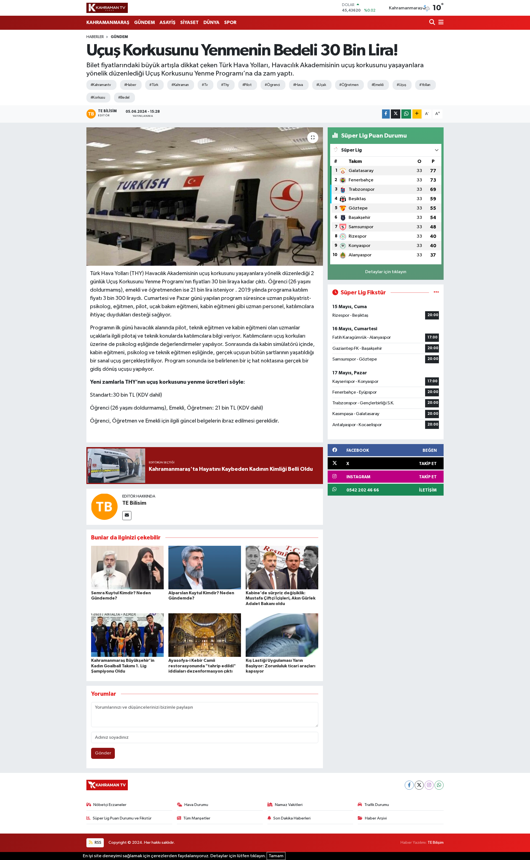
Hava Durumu (196, 805)
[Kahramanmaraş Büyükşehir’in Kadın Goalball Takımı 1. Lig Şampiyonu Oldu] (127, 635)
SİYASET (189, 22)
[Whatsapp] (439, 785)
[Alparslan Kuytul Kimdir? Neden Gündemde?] (204, 567)
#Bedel (123, 98)
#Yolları (424, 85)
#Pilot (247, 85)
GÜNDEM (144, 22)
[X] (419, 785)
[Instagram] (429, 785)
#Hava (298, 85)
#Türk (153, 85)
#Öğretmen (348, 85)
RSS (97, 842)
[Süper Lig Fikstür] (436, 292)
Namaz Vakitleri (289, 805)
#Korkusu (98, 98)
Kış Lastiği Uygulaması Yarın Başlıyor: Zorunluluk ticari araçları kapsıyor (280, 665)
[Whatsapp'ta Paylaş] (406, 114)
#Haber (130, 85)
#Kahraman (180, 85)
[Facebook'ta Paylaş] (386, 114)
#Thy (225, 85)
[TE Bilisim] (104, 506)
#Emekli (377, 85)
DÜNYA (211, 22)
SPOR (230, 22)
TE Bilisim (134, 503)
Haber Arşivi (376, 818)
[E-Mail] (126, 515)
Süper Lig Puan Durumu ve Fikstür (122, 818)
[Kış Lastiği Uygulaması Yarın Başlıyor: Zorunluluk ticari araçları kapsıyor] (282, 635)
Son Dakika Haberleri (292, 818)
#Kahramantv (101, 85)
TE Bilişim (436, 842)
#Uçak (321, 85)
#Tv (205, 85)
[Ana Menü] (440, 23)
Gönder (103, 753)
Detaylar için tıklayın (385, 272)
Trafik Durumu (376, 805)
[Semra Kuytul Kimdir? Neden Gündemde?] (127, 567)
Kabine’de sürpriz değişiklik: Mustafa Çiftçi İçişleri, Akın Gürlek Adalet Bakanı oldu (281, 598)
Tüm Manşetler (196, 818)
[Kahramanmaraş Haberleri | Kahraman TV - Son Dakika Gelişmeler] (107, 7)
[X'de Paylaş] (395, 114)
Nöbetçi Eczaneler (109, 805)
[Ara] (432, 23)
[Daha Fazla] (417, 114)
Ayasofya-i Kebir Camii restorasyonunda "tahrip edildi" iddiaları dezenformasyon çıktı (202, 665)
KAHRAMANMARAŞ (107, 22)
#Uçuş (401, 85)
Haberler (95, 37)
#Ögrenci (272, 85)
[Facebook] (409, 785)
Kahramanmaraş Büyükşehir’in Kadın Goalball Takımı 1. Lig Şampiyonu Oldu (122, 665)
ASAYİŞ (168, 22)
